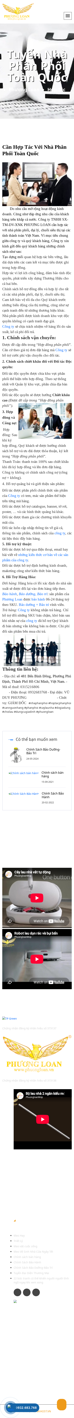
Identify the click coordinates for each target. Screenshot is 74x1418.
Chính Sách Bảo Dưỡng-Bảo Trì (43, 751)
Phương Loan (24, 89)
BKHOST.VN (44, 1411)
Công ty (57, 241)
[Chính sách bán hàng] (25, 772)
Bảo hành (9, 594)
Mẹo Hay (19, 1235)
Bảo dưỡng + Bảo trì (34, 605)
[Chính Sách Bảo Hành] (25, 793)
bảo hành (38, 599)
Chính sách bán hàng (53, 774)
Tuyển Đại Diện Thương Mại (31, 1273)
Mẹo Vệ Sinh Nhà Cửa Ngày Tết (33, 1251)
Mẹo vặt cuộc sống (25, 1246)
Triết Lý (18, 1241)
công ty (59, 533)
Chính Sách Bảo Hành (53, 795)
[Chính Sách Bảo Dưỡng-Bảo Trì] (17, 755)
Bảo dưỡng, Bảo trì (33, 594)
